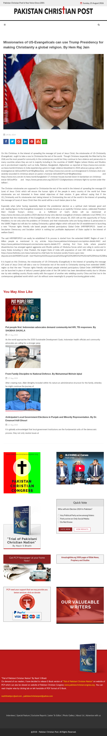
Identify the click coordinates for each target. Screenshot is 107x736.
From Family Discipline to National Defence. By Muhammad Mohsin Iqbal (43, 374)
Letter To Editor (55, 716)
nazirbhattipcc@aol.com (11, 696)
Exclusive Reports (39, 716)
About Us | (81, 716)
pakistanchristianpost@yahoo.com (38, 696)
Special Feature (23, 716)
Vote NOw (65, 529)
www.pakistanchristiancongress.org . (80, 685)
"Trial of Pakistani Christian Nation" (78, 682)
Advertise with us (93, 716)
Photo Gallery (68, 716)
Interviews (11, 716)
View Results (82, 529)
